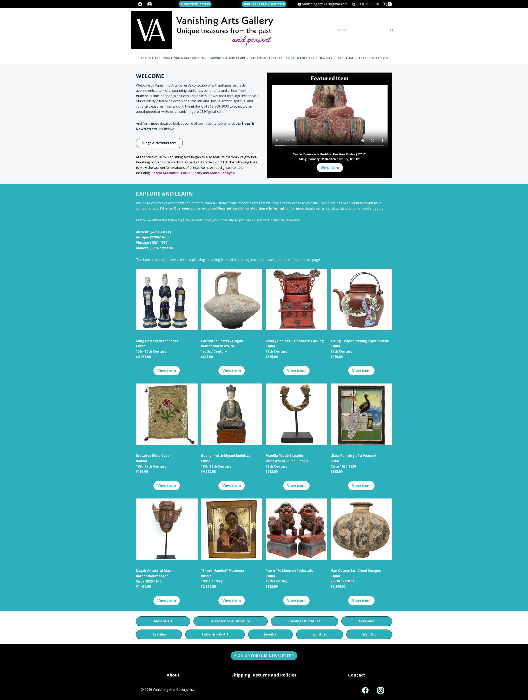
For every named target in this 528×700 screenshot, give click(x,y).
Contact (356, 675)
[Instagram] (149, 4)
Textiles (276, 58)
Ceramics (258, 58)
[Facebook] (140, 4)
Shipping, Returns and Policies (263, 675)
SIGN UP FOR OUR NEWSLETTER (264, 4)
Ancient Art (150, 58)
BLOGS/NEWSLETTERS (195, 4)
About (173, 675)
